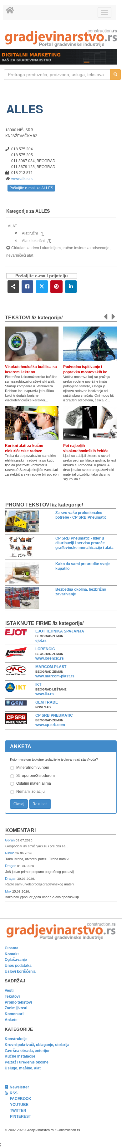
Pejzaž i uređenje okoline (26, 1062)
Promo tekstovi (18, 1002)
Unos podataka (18, 965)
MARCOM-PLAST (50, 667)
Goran (10, 840)
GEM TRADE (46, 702)
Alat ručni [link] (30, 233)
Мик (8, 891)
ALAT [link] (12, 226)
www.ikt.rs (44, 694)
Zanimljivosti (16, 1008)
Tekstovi (12, 996)
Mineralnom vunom (32, 767)
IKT (38, 684)
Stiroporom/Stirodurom (35, 775)
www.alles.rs (22, 179)
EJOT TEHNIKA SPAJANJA (59, 631)
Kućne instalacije (20, 1056)
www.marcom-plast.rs (54, 676)
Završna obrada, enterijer (27, 1051)
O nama (11, 948)
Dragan (11, 866)
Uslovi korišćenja (20, 971)
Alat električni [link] (33, 241)
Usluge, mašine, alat (23, 1068)
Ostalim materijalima (33, 783)
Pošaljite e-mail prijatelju (41, 276)
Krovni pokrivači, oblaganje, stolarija (37, 1045)
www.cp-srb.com (50, 725)
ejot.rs (41, 640)
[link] (61, 38)
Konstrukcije (16, 1039)
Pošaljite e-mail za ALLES (31, 188)
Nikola (10, 853)
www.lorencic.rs (49, 658)
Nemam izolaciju (30, 791)
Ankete (11, 1020)
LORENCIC (45, 649)
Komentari (20, 830)
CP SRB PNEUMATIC (54, 715)
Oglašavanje (16, 959)
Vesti (9, 990)
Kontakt (12, 954)
